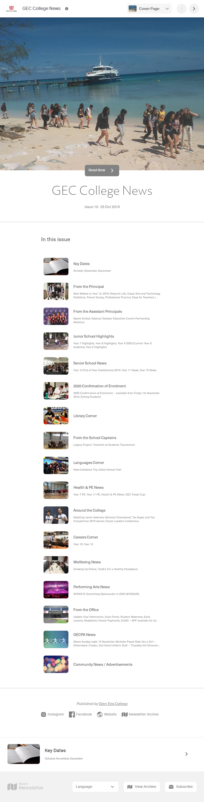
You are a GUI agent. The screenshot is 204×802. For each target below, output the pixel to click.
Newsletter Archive (144, 714)
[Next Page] (194, 9)
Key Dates (55, 751)
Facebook (84, 714)
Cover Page (149, 9)
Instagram (56, 714)
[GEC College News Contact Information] (66, 8)
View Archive (145, 787)
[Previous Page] (182, 9)
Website (110, 714)
